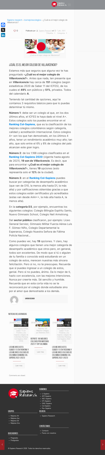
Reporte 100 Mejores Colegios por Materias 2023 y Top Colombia (40, 341)
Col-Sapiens (46, 406)
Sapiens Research (45, 31)
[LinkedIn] (3, 35)
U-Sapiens (45, 394)
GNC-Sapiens (47, 404)
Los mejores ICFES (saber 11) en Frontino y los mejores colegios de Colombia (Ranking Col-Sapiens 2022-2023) (19, 352)
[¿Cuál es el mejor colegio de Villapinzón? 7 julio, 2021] (2, 445)
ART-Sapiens (46, 396)
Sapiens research (14, 20)
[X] (3, 29)
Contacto (45, 431)
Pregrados (14, 438)
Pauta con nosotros (49, 433)
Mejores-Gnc (15, 423)
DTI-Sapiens (46, 401)
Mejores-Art (15, 416)
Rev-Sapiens (46, 408)
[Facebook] (3, 24)
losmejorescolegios (32, 20)
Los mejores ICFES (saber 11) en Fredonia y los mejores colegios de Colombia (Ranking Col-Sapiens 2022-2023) (62, 352)
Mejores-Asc (15, 418)
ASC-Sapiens (46, 399)
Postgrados (15, 440)
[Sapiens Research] (59, 4)
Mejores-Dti (15, 421)
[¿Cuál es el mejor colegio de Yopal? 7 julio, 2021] (103, 445)
